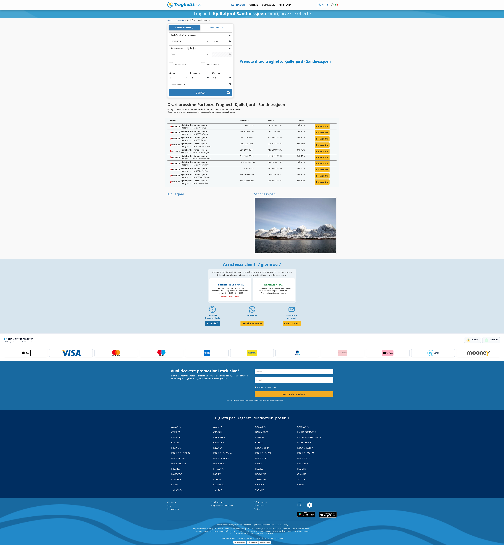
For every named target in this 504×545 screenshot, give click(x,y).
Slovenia (218, 484)
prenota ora (322, 126)
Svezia (300, 484)
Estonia (176, 437)
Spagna (259, 484)
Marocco (176, 474)
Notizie (257, 509)
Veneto (259, 489)
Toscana (176, 489)
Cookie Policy (265, 542)
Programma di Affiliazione (222, 505)
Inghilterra (304, 442)
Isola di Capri (263, 453)
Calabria (260, 426)
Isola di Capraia (222, 453)
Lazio (258, 463)
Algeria (217, 426)
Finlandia (219, 437)
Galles (175, 442)
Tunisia (217, 489)
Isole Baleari (178, 458)
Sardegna (261, 479)
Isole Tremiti (220, 463)
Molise (217, 474)
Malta (259, 468)
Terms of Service (274, 400)
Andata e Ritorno (183, 27)
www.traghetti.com (184, 5)
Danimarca (261, 432)
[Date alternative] (203, 64)
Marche (301, 468)
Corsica (175, 432)
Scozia (301, 479)
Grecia (259, 442)
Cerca (201, 92)
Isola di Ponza (305, 453)
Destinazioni (259, 505)
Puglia (217, 479)
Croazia (217, 432)
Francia (259, 437)
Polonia (176, 479)
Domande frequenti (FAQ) (212, 316)
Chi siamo (171, 502)
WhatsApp (252, 315)
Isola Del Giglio (180, 453)
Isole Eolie (303, 458)
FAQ (169, 505)
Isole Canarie (221, 458)
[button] (285, 5)
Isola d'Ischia (305, 447)
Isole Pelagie (178, 463)
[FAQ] (212, 310)
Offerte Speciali (260, 502)
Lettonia (302, 463)
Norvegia (260, 474)
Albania (176, 426)
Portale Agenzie (217, 502)
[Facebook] (309, 505)
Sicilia (174, 484)
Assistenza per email (291, 316)
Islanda (217, 447)
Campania (303, 426)
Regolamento (173, 509)
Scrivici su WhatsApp (252, 323)
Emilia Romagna (306, 432)
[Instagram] (301, 505)
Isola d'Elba (262, 447)
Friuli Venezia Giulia (309, 437)
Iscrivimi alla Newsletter (294, 394)
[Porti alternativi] (171, 64)
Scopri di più (212, 323)
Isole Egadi (261, 458)
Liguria (175, 468)
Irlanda (176, 447)
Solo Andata (215, 27)
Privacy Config (239, 542)
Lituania (218, 468)
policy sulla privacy (270, 387)
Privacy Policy (261, 525)
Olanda (301, 474)
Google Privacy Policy (260, 400)
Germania (219, 442)
